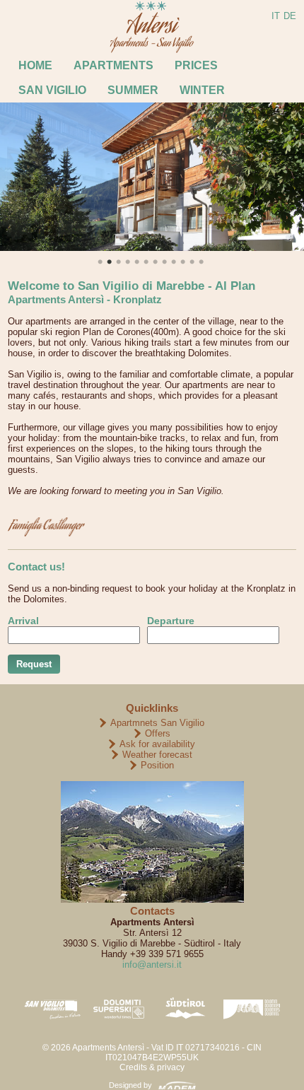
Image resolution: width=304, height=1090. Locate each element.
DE (289, 16)
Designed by (130, 1085)
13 (201, 261)
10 (173, 261)
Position (157, 765)
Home (35, 65)
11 (183, 261)
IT (275, 16)
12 (192, 261)
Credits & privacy (152, 1067)
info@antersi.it (152, 964)
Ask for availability (157, 744)
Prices (196, 65)
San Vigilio (52, 90)
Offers (157, 733)
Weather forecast (157, 754)
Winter (202, 90)
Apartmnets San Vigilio (157, 722)
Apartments (113, 65)
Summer (132, 90)
